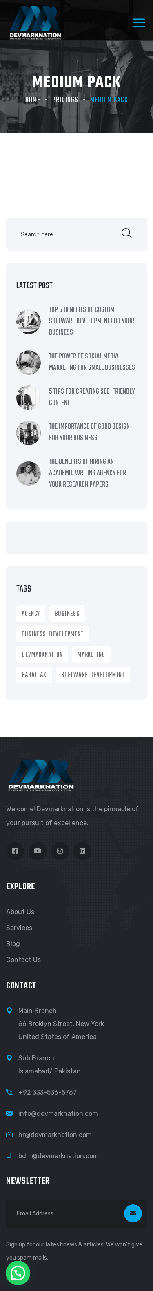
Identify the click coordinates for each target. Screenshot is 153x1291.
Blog (13, 944)
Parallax (34, 675)
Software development (93, 675)
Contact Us (23, 960)
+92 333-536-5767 (47, 1092)
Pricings (65, 100)
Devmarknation (42, 655)
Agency (31, 614)
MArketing (91, 655)
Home (32, 100)
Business (67, 614)
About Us (20, 912)
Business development (53, 634)
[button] (18, 1273)
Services (19, 928)
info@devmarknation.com (58, 1113)
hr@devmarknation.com (55, 1135)
